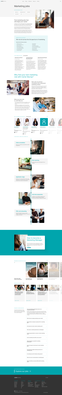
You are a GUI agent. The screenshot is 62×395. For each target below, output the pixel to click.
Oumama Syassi (25, 126)
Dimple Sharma (33, 126)
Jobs (23, 1)
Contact (38, 1)
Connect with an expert (28, 116)
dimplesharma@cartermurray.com (35, 130)
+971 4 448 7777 (24, 132)
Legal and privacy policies (44, 386)
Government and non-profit (31, 386)
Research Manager (34, 127)
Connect (16, 132)
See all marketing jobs (25, 55)
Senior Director (16, 127)
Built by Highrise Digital (46, 392)
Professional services (30, 385)
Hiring (26, 1)
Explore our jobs (22, 371)
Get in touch (43, 384)
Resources (30, 1)
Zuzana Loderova (42, 126)
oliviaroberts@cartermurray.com (18, 130)
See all (23, 283)
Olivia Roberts (16, 126)
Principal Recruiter (43, 127)
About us (34, 1)
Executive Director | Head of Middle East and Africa (25, 128)
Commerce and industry (30, 384)
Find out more (29, 247)
